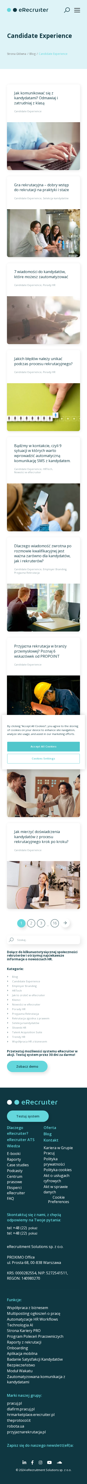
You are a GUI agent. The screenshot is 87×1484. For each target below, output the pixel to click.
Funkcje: (14, 1299)
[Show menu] (77, 10)
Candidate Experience (28, 111)
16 (55, 923)
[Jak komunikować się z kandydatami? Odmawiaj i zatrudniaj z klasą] (43, 127)
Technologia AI (20, 1325)
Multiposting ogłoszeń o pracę (33, 1313)
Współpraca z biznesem (27, 1307)
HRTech (47, 469)
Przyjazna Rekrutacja (27, 572)
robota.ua (15, 1426)
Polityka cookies (58, 1169)
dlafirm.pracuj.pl (21, 1409)
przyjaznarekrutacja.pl (26, 1431)
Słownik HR (19, 1027)
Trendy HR (18, 1037)
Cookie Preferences (58, 1199)
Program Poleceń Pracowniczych (35, 1336)
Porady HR (49, 285)
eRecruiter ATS (21, 1139)
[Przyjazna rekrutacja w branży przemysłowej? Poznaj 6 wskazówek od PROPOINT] (43, 681)
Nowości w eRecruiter (27, 472)
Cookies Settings (43, 758)
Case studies (18, 1164)
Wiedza (13, 1145)
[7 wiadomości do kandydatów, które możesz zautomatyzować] (43, 303)
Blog (32, 54)
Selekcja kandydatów (55, 198)
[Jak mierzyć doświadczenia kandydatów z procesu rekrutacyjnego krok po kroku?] (43, 866)
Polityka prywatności (54, 1161)
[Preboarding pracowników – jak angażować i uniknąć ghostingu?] (43, 773)
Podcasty (15, 1170)
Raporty (14, 1159)
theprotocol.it (19, 1420)
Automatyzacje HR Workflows (32, 1319)
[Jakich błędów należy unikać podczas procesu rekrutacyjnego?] (43, 390)
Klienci (16, 1000)
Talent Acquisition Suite (27, 1032)
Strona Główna (16, 54)
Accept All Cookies (43, 746)
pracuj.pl (14, 1403)
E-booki (13, 1153)
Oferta (50, 1127)
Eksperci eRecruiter (16, 1190)
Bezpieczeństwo (21, 1365)
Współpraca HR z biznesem (29, 1041)
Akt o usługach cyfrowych (56, 1178)
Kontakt (51, 1140)
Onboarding (17, 1347)
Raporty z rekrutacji (24, 1342)
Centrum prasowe (14, 1179)
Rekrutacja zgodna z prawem (30, 1018)
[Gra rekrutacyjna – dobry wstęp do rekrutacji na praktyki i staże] (43, 216)
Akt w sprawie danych (56, 1189)
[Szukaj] (67, 10)
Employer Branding (54, 569)
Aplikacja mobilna (22, 1353)
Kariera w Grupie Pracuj (58, 1150)
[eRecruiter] (27, 10)
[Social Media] (24, 1462)
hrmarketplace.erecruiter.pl (31, 1414)
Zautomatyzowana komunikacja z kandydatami (36, 1379)
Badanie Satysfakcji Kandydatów (35, 1359)
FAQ (10, 1198)
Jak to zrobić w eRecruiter (28, 995)
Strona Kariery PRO (24, 1330)
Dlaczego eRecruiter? (17, 1130)
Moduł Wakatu (19, 1370)
